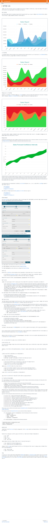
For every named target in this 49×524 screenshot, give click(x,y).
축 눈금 (21, 94)
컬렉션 (9, 272)
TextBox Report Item (5, 409)
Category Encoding (23, 266)
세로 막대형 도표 (20, 457)
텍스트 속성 (11, 429)
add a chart (6, 199)
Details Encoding (26, 268)
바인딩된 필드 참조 (13, 274)
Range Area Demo (6, 140)
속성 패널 (41, 183)
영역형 (2, 3)
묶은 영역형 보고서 (7, 192)
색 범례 (14, 327)
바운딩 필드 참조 (17, 304)
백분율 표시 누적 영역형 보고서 (9, 195)
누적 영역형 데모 (42, 54)
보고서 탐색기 (22, 183)
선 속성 (26, 429)
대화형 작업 (23, 454)
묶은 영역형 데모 (39, 14)
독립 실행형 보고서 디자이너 (19, 190)
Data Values (23, 264)
